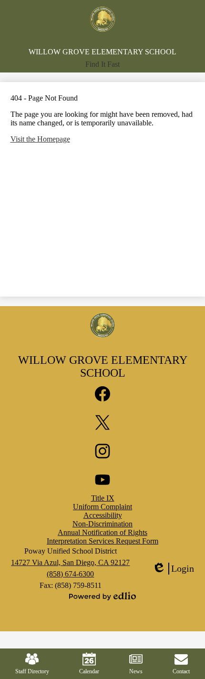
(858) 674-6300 (70, 574)
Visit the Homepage (40, 139)
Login (173, 569)
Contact (181, 671)
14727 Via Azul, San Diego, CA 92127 (70, 562)
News (136, 671)
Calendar (89, 671)
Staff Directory (32, 671)
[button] (102, 64)
